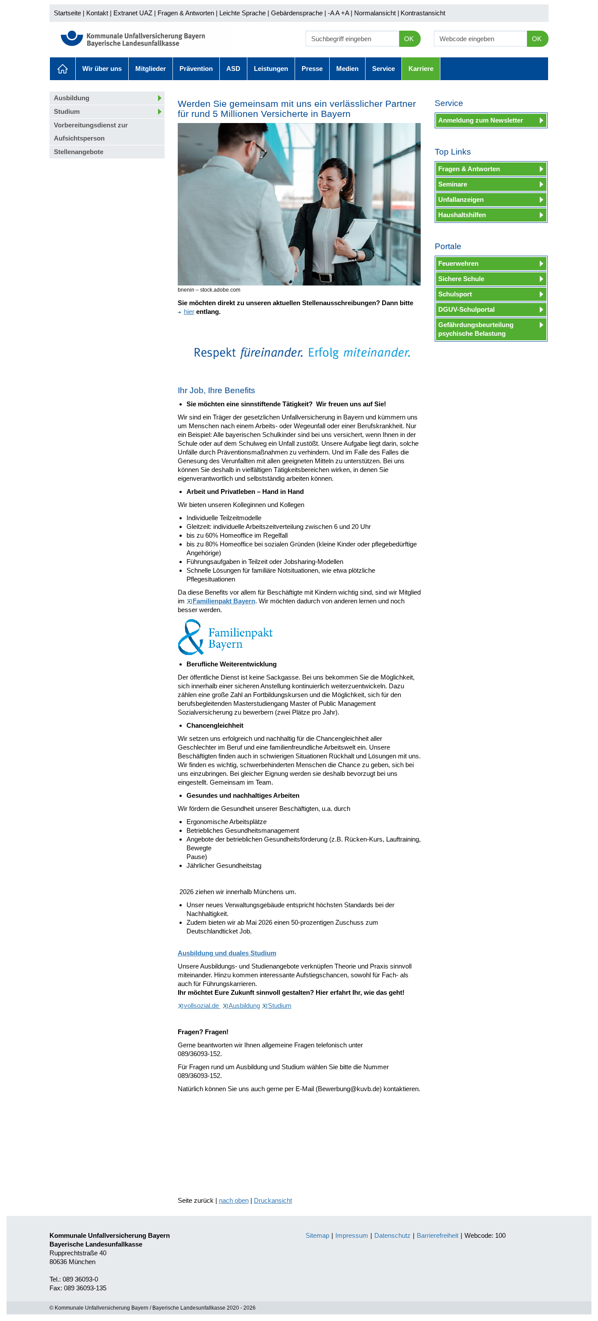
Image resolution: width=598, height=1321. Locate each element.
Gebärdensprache (297, 13)
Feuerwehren (458, 263)
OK (409, 38)
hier (189, 311)
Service (383, 68)
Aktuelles (62, 69)
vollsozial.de (202, 1005)
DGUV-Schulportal (466, 309)
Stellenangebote (78, 151)
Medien (347, 68)
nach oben (234, 1200)
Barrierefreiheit (437, 1235)
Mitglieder (150, 68)
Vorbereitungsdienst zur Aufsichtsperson (91, 131)
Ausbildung (71, 98)
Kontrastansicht (423, 13)
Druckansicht (273, 1200)
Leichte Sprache (242, 13)
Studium (67, 111)
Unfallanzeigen (461, 199)
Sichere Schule (461, 278)
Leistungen (271, 68)
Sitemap (317, 1235)
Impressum (351, 1235)
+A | (345, 13)
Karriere (420, 68)
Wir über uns (102, 68)
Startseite (67, 13)
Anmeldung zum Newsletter (480, 120)
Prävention (196, 68)
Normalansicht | (376, 13)
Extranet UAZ (132, 13)
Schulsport (455, 294)
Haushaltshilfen (462, 214)
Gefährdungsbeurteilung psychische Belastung (476, 329)
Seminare (452, 184)
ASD (233, 68)
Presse (312, 68)
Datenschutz (392, 1235)
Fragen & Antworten (186, 13)
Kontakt (97, 13)
